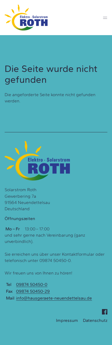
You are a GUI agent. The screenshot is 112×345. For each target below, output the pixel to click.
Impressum (67, 320)
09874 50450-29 (33, 291)
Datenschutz (95, 320)
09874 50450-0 (31, 284)
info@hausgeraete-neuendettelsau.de (54, 298)
